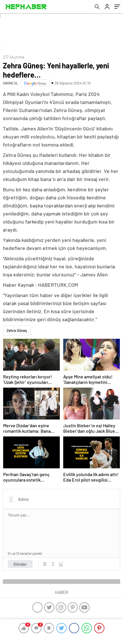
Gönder (20, 564)
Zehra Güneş (17, 330)
